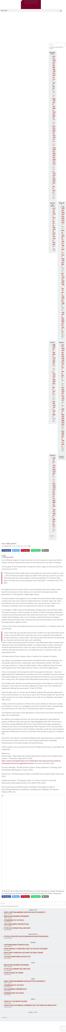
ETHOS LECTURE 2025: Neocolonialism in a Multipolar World (54, 226)
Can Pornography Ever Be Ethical (54, 155)
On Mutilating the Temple (13, 973)
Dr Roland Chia (7, 546)
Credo (29, 546)
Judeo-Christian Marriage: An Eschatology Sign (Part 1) (54, 73)
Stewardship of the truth (54, 132)
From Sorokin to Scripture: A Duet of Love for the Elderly (63, 248)
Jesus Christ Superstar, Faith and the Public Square (63, 289)
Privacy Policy (41, 1028)
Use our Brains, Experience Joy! (63, 416)
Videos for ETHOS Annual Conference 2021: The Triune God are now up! (54, 504)
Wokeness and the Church (14, 993)
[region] (33, 19)
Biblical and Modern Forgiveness (54, 108)
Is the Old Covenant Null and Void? (54, 182)
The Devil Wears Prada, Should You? (63, 323)
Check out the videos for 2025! (54, 466)
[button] (2, 19)
